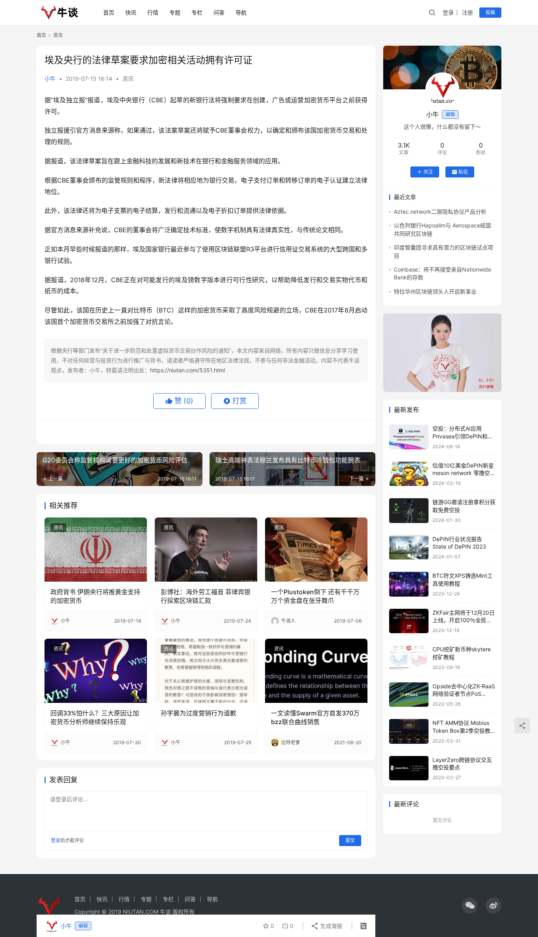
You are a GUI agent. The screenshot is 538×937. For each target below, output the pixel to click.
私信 (463, 172)
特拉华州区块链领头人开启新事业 (435, 291)
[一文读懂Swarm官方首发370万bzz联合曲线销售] (316, 670)
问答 (218, 12)
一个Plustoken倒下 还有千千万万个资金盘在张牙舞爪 (315, 596)
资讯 (128, 78)
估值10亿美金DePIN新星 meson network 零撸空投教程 (463, 473)
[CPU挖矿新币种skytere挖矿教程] (409, 657)
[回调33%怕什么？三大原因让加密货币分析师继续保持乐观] (96, 670)
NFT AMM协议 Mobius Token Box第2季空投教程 (461, 730)
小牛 (50, 78)
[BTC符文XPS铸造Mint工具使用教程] (409, 584)
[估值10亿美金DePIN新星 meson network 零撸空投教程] (409, 474)
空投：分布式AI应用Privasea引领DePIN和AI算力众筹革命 (462, 436)
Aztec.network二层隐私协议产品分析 (440, 211)
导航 (241, 12)
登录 (448, 12)
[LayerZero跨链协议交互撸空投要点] (409, 768)
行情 (152, 12)
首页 (108, 12)
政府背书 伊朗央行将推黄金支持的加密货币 (95, 596)
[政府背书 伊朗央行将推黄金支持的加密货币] (96, 549)
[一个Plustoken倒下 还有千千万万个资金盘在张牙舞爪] (316, 549)
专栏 (196, 12)
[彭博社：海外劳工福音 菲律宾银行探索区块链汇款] (206, 549)
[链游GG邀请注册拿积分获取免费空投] (409, 510)
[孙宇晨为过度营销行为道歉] (206, 670)
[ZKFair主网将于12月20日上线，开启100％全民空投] (409, 621)
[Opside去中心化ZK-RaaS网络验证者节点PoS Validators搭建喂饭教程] (409, 694)
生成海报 (330, 925)
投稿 (490, 12)
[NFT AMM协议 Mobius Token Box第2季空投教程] (409, 731)
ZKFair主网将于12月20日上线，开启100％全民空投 (463, 620)
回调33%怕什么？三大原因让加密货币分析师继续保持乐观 (94, 717)
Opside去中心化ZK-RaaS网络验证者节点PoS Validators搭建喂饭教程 (463, 694)
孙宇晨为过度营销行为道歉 (198, 713)
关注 (428, 172)
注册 (467, 12)
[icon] (470, 905)
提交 (350, 840)
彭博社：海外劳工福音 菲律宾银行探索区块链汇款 (205, 596)
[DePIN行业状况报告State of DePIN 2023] (409, 547)
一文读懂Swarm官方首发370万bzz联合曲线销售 (315, 717)
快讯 (130, 12)
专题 (174, 12)
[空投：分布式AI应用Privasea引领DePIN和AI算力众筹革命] (409, 437)
